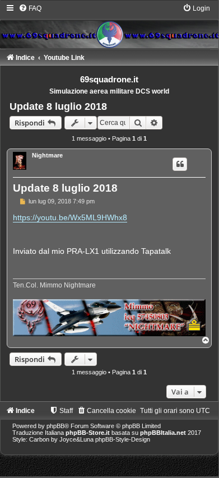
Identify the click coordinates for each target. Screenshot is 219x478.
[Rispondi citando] (180, 164)
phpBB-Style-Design (122, 439)
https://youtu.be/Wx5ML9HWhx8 (70, 217)
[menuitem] (29, 8)
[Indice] (109, 25)
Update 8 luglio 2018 (58, 106)
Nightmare (47, 155)
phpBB (55, 426)
